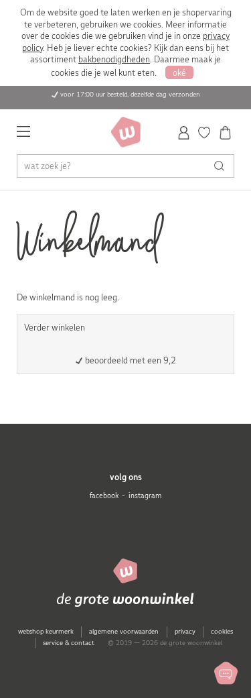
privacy (185, 631)
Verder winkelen (54, 328)
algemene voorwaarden (124, 631)
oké (179, 73)
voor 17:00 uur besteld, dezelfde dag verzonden (130, 94)
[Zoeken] (222, 166)
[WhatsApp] (226, 673)
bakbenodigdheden (114, 59)
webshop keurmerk (46, 631)
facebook (104, 495)
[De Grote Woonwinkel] (125, 132)
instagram (145, 495)
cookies (222, 631)
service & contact (68, 642)
